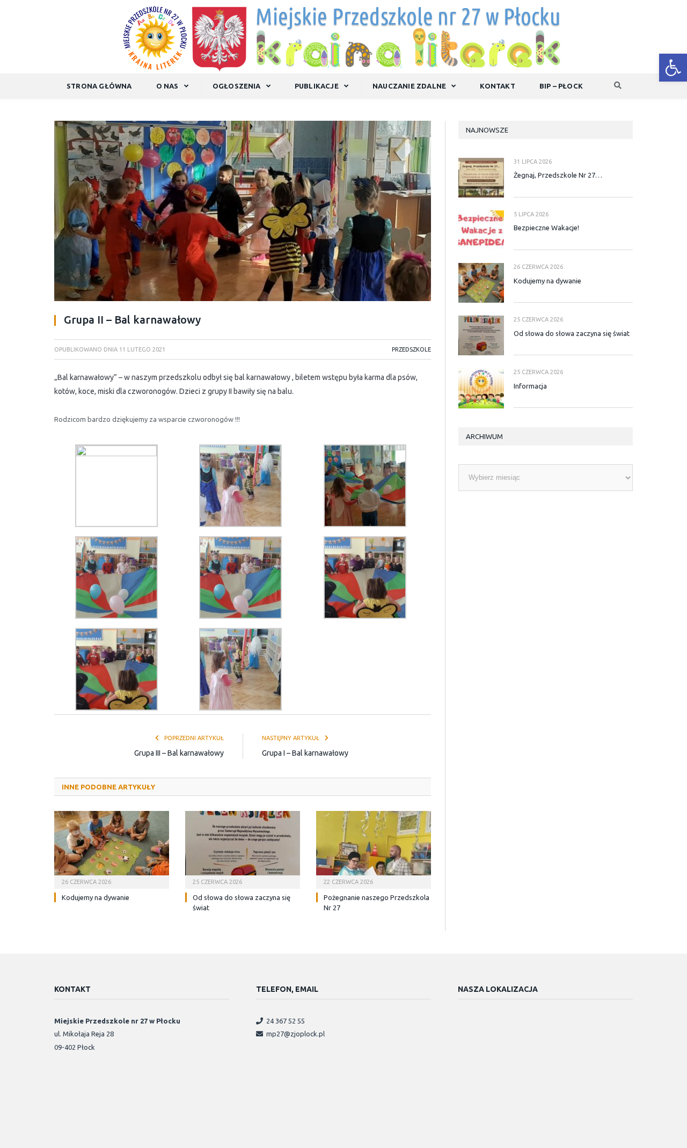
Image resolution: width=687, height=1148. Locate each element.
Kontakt (497, 86)
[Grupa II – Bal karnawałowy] (242, 212)
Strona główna (99, 86)
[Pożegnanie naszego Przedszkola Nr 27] (373, 848)
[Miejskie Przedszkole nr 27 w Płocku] (343, 36)
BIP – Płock (561, 86)
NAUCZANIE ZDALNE (409, 86)
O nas (167, 86)
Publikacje (317, 86)
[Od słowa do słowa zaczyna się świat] (242, 848)
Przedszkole (411, 349)
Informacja (530, 386)
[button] (673, 68)
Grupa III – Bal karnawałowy (179, 753)
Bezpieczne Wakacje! (546, 227)
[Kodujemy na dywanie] (111, 848)
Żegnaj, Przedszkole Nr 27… (558, 175)
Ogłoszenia (237, 86)
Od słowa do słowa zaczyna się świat (572, 333)
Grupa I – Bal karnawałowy (305, 753)
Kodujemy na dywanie (95, 897)
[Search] (618, 86)
